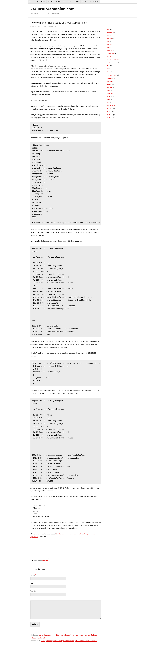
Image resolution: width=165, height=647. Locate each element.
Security (109, 96)
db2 (108, 41)
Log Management (111, 75)
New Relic (109, 87)
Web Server (110, 109)
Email (33, 583)
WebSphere (110, 115)
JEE (108, 69)
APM (37, 1)
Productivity (110, 93)
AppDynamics (110, 32)
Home (31, 1)
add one (45, 560)
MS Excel (109, 81)
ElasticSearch (110, 53)
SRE (108, 102)
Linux (43, 1)
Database (109, 38)
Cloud (108, 35)
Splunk (108, 99)
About (77, 1)
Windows (109, 118)
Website (33, 591)
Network (109, 84)
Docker (50, 1)
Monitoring (110, 78)
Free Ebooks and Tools (112, 60)
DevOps (58, 1)
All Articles (94, 1)
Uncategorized (111, 106)
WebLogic (109, 112)
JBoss (108, 66)
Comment (33, 599)
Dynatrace (109, 50)
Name (33, 575)
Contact (85, 1)
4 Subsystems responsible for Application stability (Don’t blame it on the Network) (69, 641)
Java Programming (112, 63)
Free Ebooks (67, 1)
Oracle (108, 90)
